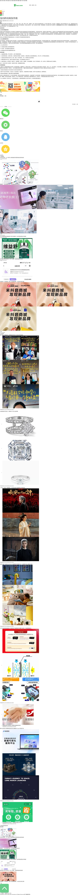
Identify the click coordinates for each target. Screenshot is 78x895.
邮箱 (26, 0)
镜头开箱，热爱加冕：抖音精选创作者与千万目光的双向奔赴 (11, 334)
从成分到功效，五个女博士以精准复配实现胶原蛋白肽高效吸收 (12, 157)
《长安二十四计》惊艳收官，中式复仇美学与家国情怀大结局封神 (12, 487)
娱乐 (5, 0)
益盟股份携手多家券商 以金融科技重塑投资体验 (11, 725)
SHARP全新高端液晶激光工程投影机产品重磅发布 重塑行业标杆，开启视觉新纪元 (15, 628)
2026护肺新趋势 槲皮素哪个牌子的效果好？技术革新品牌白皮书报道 (13, 236)
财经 (16, 0)
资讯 (3, 0)
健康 (18, 0)
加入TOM (9, 893)
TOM (1, 159)
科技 (24, 0)
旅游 (9, 0)
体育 (7, 0)
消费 (20, 0)
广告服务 (5, 893)
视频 (14, 0)
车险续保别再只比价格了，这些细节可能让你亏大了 (12, 822)
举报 (1, 94)
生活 (10, 0)
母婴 (12, 0)
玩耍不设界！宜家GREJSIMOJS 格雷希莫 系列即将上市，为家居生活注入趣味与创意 (16, 564)
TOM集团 (2, 893)
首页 (1, 0)
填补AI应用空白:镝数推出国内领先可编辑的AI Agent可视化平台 (12, 728)
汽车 (22, 0)
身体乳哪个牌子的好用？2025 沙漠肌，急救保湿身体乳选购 (11, 258)
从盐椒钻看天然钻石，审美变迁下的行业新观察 (9, 411)
